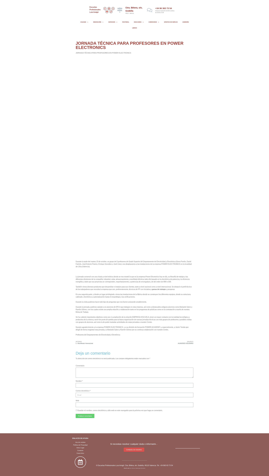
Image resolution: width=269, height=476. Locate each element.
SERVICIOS (111, 22)
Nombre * (79, 381)
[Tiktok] (111, 11)
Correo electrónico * (83, 391)
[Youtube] (106, 11)
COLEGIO (83, 22)
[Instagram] (113, 8)
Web (77, 401)
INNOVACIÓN (97, 22)
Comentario (80, 366)
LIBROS (134, 28)
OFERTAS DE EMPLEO (171, 22)
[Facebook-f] (104, 8)
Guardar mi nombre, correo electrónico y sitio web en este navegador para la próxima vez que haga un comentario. (120, 410)
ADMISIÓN (185, 22)
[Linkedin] (109, 8)
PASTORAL (125, 22)
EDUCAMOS (137, 22)
